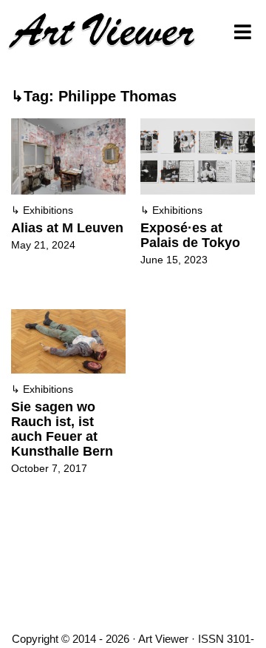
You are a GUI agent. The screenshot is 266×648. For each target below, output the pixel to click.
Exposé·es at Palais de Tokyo (190, 235)
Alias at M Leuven (67, 227)
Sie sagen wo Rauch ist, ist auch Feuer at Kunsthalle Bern (62, 429)
